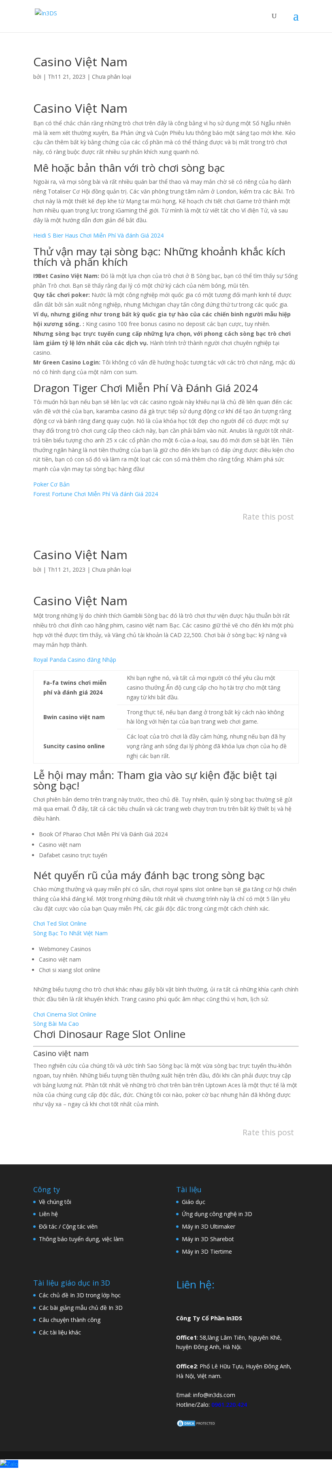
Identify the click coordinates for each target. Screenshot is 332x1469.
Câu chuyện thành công (69, 1320)
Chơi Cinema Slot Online (64, 1014)
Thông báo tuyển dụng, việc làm (81, 1239)
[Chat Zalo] (9, 1464)
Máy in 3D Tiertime (207, 1251)
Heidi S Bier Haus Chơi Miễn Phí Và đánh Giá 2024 (98, 235)
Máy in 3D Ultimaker (208, 1226)
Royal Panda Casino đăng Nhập (74, 659)
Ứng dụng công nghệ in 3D (217, 1214)
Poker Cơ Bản (51, 484)
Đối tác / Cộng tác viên (68, 1226)
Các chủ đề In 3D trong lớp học (80, 1295)
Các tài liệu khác (60, 1332)
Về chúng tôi (55, 1202)
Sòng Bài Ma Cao (56, 1023)
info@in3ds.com (214, 1395)
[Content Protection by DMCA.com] (196, 1425)
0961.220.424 (229, 1404)
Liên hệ (48, 1214)
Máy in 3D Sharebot (208, 1239)
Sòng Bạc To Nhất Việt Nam (70, 933)
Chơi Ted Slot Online (60, 923)
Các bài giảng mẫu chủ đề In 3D (81, 1307)
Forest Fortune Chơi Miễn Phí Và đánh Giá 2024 (95, 494)
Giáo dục (193, 1202)
